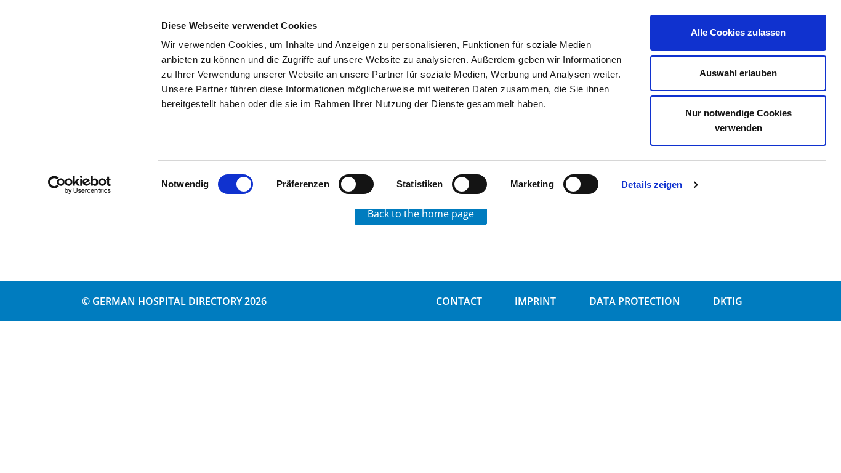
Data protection (634, 301)
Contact (459, 301)
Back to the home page (421, 213)
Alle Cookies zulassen (738, 32)
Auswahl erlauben (738, 73)
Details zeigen (651, 184)
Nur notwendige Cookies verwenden (738, 120)
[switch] (356, 184)
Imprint (535, 301)
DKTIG (727, 301)
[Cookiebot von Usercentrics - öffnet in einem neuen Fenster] (80, 185)
